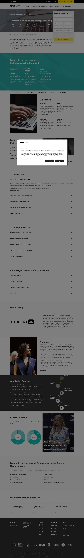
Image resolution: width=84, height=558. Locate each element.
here (49, 155)
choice (24, 160)
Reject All (50, 161)
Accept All (59, 161)
